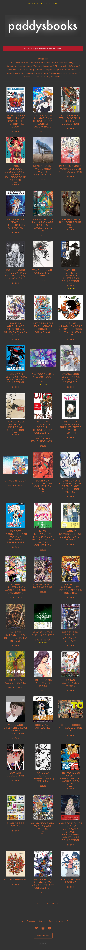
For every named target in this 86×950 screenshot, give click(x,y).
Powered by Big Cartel (43, 943)
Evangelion (56, 77)
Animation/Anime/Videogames (37, 66)
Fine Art (12, 70)
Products (33, 3)
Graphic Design (52, 70)
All (12, 62)
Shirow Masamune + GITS (36, 77)
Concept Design (66, 62)
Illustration (51, 62)
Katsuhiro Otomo (15, 73)
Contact (45, 3)
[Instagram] (43, 928)
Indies (39, 70)
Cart (56, 3)
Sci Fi (20, 70)
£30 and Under (69, 70)
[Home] (43, 26)
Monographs (37, 62)
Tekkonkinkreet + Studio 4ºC (64, 73)
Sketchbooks (22, 62)
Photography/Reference (66, 66)
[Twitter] (36, 928)
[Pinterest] (49, 928)
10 (47, 903)
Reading (30, 70)
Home (20, 921)
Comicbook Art (13, 66)
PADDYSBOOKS (43, 936)
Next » (55, 903)
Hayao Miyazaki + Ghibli (37, 73)
